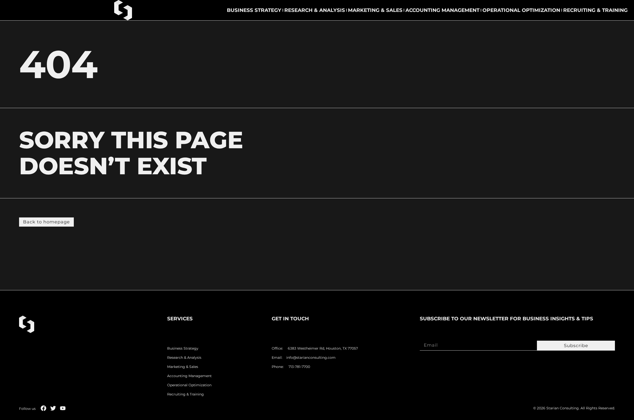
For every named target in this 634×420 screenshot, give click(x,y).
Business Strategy (254, 10)
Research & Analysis (314, 10)
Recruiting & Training (595, 10)
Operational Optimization (521, 10)
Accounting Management (442, 10)
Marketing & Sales (375, 10)
